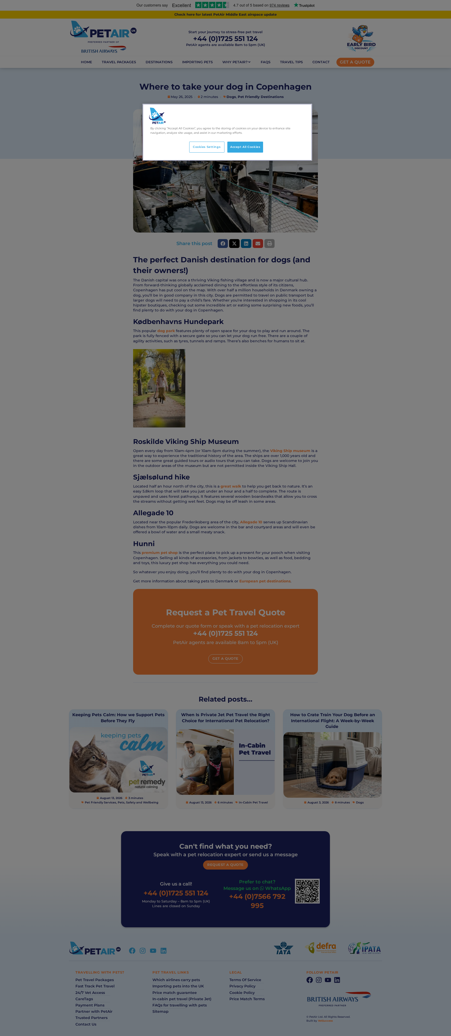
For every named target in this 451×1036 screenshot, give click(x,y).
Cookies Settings (207, 147)
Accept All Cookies (245, 147)
